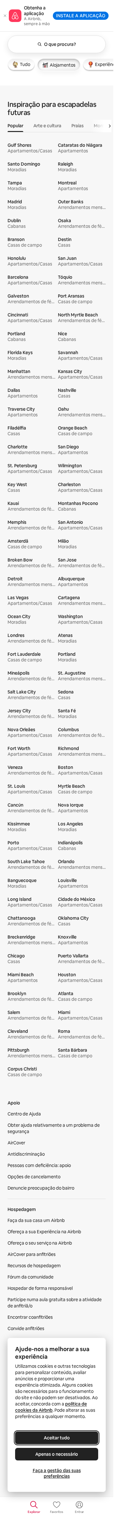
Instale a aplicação (80, 15)
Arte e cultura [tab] (47, 126)
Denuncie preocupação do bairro (41, 1188)
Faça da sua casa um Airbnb (36, 1220)
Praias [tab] (77, 126)
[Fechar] (5, 16)
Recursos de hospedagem (34, 1265)
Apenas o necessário (56, 1454)
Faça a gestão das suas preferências (57, 1473)
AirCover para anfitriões (32, 1254)
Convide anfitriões (26, 1328)
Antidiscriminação (26, 1154)
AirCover (16, 1143)
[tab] (21, 64)
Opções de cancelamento (34, 1177)
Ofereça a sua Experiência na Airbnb (44, 1232)
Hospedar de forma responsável (40, 1288)
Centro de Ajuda (24, 1114)
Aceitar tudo (57, 1438)
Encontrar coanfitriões (30, 1317)
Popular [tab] (15, 126)
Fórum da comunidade (30, 1277)
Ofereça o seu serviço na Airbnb (40, 1243)
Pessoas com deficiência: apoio (39, 1165)
